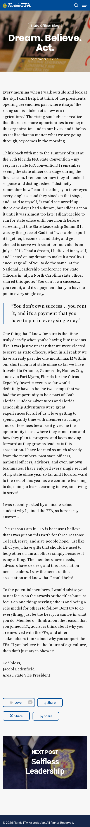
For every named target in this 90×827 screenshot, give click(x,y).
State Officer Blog (45, 25)
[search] (76, 5)
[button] (84, 5)
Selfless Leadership (45, 762)
